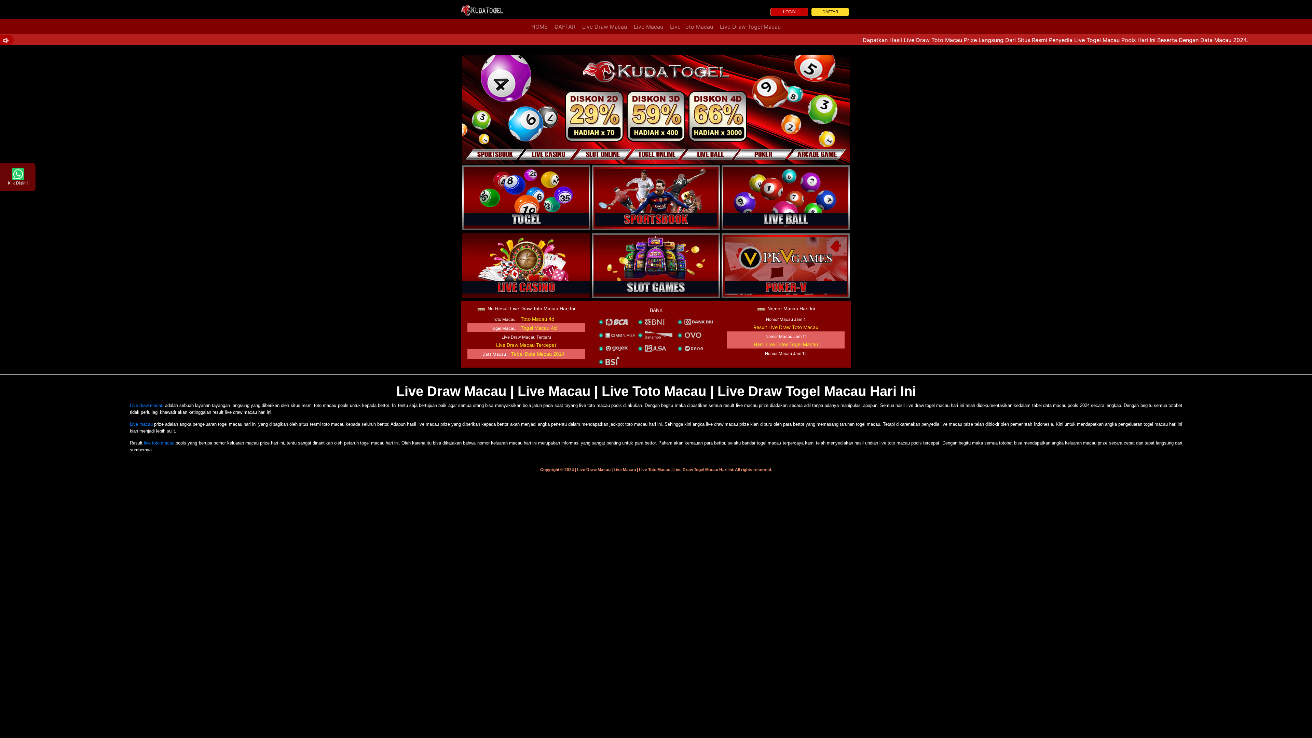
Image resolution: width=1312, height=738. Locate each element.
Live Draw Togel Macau (750, 26)
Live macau (141, 424)
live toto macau (159, 443)
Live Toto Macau (691, 26)
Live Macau (648, 26)
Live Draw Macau (604, 26)
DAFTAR (830, 12)
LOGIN (789, 12)
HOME (539, 26)
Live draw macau (146, 405)
